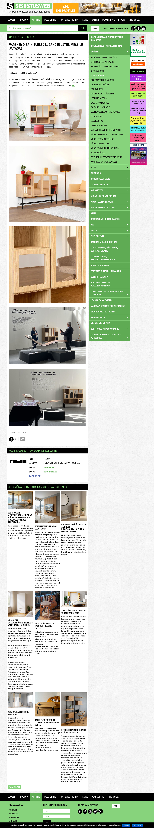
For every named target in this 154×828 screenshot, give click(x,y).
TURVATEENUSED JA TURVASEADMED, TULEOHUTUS (107, 293)
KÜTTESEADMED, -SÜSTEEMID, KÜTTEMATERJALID (104, 249)
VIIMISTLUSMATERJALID (102, 202)
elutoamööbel (98, 75)
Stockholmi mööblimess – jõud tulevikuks (74, 731)
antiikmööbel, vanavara (102, 62)
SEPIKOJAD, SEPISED (100, 265)
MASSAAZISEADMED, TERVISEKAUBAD (108, 306)
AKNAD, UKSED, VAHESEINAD (103, 196)
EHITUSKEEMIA (97, 236)
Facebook (138, 28)
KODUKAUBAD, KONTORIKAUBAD (105, 219)
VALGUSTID (96, 173)
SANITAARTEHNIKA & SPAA (103, 207)
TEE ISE (84, 20)
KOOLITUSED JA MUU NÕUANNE (105, 329)
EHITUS (94, 230)
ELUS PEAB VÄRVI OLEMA (138, 78)
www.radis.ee (50, 471)
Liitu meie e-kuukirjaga (116, 28)
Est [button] (94, 28)
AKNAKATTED (97, 190)
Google (100, 811)
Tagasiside (14, 814)
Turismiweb (14, 817)
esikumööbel (97, 89)
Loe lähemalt (137, 825)
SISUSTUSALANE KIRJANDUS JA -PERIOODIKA (106, 336)
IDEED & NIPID (50, 20)
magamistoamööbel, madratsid (106, 130)
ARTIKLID (36, 20)
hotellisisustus (99, 98)
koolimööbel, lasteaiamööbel (105, 112)
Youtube (143, 28)
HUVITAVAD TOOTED (69, 20)
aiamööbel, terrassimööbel (104, 57)
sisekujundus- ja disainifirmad (106, 46)
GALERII (95, 20)
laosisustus (97, 121)
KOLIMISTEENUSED (99, 277)
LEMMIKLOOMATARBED (101, 300)
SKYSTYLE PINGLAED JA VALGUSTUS (138, 95)
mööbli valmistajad (100, 143)
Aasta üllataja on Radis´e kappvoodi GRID (74, 611)
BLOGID (121, 20)
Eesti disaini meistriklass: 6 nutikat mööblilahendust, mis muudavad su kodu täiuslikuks (20, 517)
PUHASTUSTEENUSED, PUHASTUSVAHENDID (100, 284)
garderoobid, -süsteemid (103, 93)
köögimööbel (97, 116)
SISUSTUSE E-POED (99, 184)
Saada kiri (48, 467)
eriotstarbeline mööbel (102, 80)
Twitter (95, 811)
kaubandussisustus (100, 107)
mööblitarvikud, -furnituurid (105, 148)
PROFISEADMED (98, 317)
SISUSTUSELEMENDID (100, 179)
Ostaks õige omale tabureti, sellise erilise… (44, 626)
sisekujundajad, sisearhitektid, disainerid (107, 39)
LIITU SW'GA (134, 20)
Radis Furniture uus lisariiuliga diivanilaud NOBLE (47, 722)
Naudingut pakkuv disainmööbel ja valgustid (138, 137)
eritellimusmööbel (100, 84)
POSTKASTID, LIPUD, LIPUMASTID (106, 271)
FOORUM (24, 20)
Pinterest (133, 28)
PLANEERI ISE (108, 20)
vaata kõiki (14, 787)
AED (92, 224)
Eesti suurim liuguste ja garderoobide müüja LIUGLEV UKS (138, 120)
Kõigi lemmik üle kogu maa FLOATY (46, 527)
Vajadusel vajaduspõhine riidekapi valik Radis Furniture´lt (20, 622)
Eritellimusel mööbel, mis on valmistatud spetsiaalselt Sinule (138, 86)
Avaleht (12, 20)
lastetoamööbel (99, 125)
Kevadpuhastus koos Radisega (18, 713)
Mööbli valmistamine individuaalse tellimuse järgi (138, 110)
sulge (93, 167)
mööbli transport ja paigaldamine (108, 134)
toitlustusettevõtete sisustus (106, 157)
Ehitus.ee (13, 821)
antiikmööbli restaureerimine (105, 66)
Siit (73, 85)
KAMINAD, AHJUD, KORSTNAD (104, 242)
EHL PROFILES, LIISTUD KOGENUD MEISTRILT (138, 129)
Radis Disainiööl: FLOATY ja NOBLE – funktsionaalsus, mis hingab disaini (73, 528)
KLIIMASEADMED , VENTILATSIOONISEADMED (103, 258)
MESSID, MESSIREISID (100, 323)
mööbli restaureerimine (102, 139)
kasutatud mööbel (100, 103)
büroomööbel (97, 71)
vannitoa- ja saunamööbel (104, 161)
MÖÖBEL (94, 51)
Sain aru (126, 825)
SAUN (93, 213)
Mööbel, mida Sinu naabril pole (138, 102)
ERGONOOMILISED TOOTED (103, 311)
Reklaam (13, 810)
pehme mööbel (98, 152)
